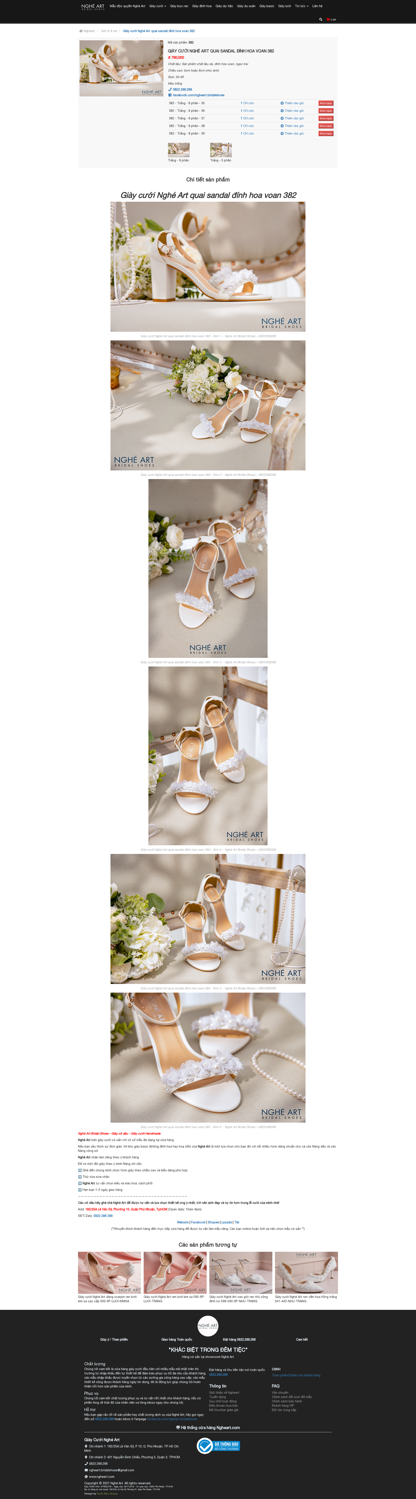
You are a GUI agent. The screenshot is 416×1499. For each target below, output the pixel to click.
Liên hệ (317, 6)
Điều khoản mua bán (223, 1405)
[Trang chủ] (93, 7)
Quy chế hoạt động (223, 1401)
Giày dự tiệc (224, 6)
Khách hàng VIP (283, 1405)
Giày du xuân (246, 6)
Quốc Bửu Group (107, 1493)
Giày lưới (284, 6)
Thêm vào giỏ (294, 103)
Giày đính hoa (202, 6)
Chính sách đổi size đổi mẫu (292, 1397)
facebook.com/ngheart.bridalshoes (198, 95)
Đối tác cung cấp (284, 1410)
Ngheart (89, 31)
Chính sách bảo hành (287, 1401)
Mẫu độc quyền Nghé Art (127, 6)
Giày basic (266, 6)
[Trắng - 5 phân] (230, 150)
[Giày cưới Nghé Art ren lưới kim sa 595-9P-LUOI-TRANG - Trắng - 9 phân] (175, 1273)
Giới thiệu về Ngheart (224, 1392)
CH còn (247, 103)
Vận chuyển (280, 1392)
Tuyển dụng (217, 1397)
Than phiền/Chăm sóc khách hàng (296, 1375)
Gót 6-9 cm (109, 31)
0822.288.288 (182, 89)
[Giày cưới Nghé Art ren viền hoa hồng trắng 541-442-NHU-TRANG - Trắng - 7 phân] (306, 1273)
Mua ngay (326, 103)
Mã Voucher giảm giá (223, 1410)
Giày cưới (156, 6)
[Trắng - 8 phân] (188, 150)
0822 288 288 (103, 1216)
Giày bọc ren (179, 6)
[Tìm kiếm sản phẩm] (320, 19)
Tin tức (300, 6)
